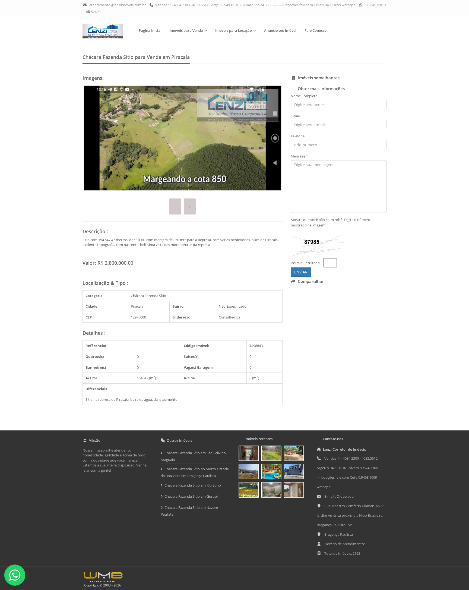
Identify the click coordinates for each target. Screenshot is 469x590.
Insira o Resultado (305, 262)
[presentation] (175, 206)
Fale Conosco (316, 30)
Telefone (298, 136)
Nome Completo (304, 95)
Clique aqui (345, 496)
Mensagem (300, 156)
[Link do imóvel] (250, 454)
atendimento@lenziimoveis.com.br (117, 4)
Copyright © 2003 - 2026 (102, 585)
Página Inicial (150, 30)
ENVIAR (301, 272)
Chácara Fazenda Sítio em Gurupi (191, 496)
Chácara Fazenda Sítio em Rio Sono (192, 485)
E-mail (295, 115)
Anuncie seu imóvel (280, 30)
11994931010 (375, 4)
